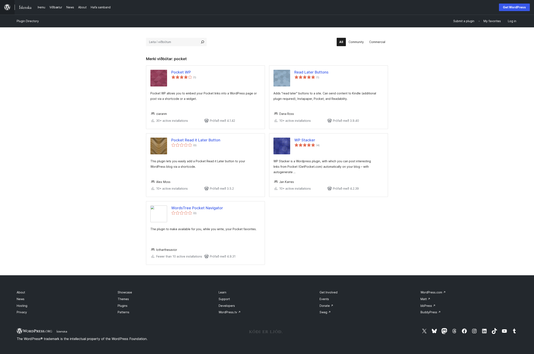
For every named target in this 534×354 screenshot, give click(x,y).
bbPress (428, 305)
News (20, 299)
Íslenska (62, 331)
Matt (425, 299)
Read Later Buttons (311, 72)
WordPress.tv (230, 312)
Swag (325, 312)
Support (224, 299)
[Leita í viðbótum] (202, 42)
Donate (326, 305)
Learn (222, 292)
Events (324, 299)
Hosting (22, 305)
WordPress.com (433, 292)
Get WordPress (514, 7)
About (21, 292)
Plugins (122, 305)
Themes (123, 299)
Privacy (22, 312)
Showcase (125, 292)
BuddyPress (431, 312)
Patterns (123, 312)
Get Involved (329, 292)
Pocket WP (181, 72)
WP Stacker (304, 140)
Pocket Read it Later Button (195, 140)
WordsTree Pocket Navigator (197, 208)
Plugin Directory (28, 21)
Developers (227, 305)
